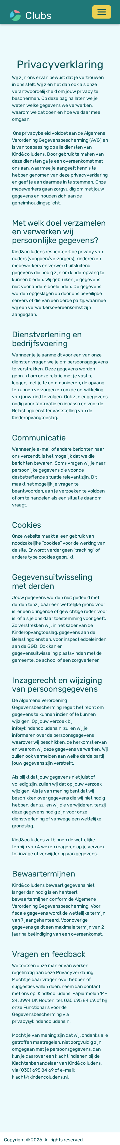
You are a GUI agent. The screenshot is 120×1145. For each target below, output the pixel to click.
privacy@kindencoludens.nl (41, 1021)
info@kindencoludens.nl (37, 728)
